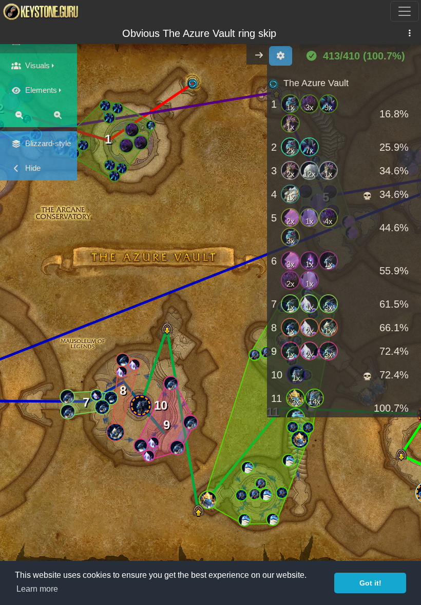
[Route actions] (409, 33)
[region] (344, 244)
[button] (117, 108)
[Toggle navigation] (404, 11)
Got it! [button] (370, 583)
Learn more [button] (37, 588)
